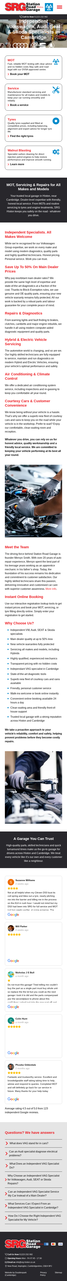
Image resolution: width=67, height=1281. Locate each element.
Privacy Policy (43, 1273)
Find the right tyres (33, 128)
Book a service (33, 97)
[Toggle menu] (59, 7)
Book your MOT (33, 67)
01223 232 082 (35, 17)
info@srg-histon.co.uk (21, 1262)
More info (51, 588)
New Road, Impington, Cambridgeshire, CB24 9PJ (29, 1266)
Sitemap (58, 1272)
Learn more (33, 158)
